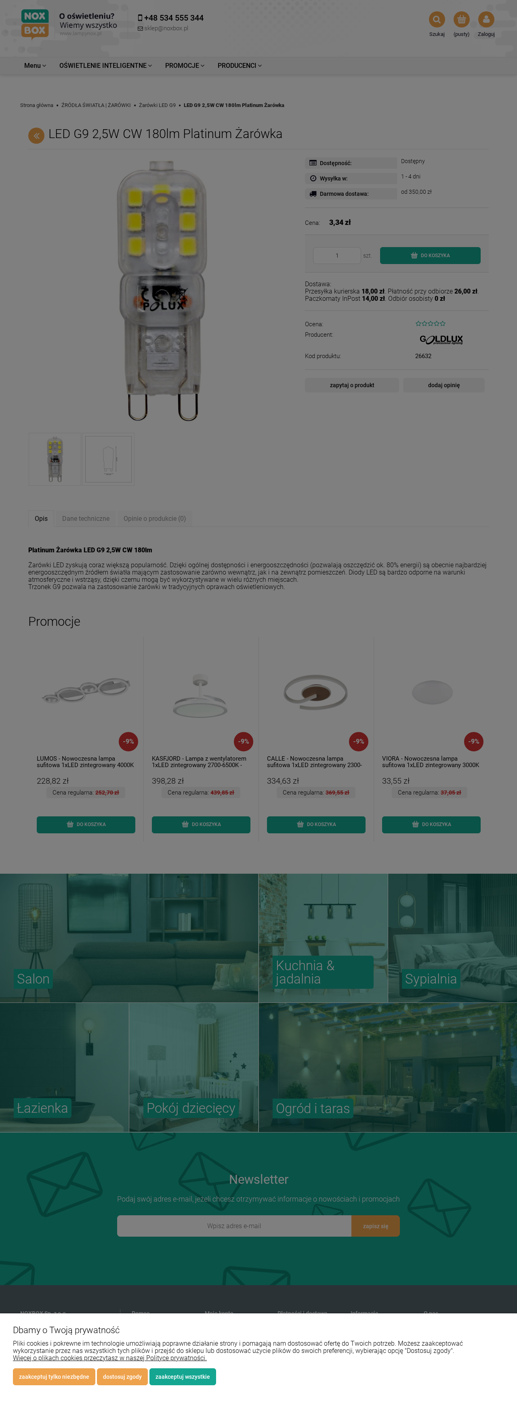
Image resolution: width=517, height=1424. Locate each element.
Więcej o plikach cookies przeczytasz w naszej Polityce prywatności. (110, 1358)
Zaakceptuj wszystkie (183, 1377)
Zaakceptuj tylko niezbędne (54, 1377)
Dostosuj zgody (122, 1377)
